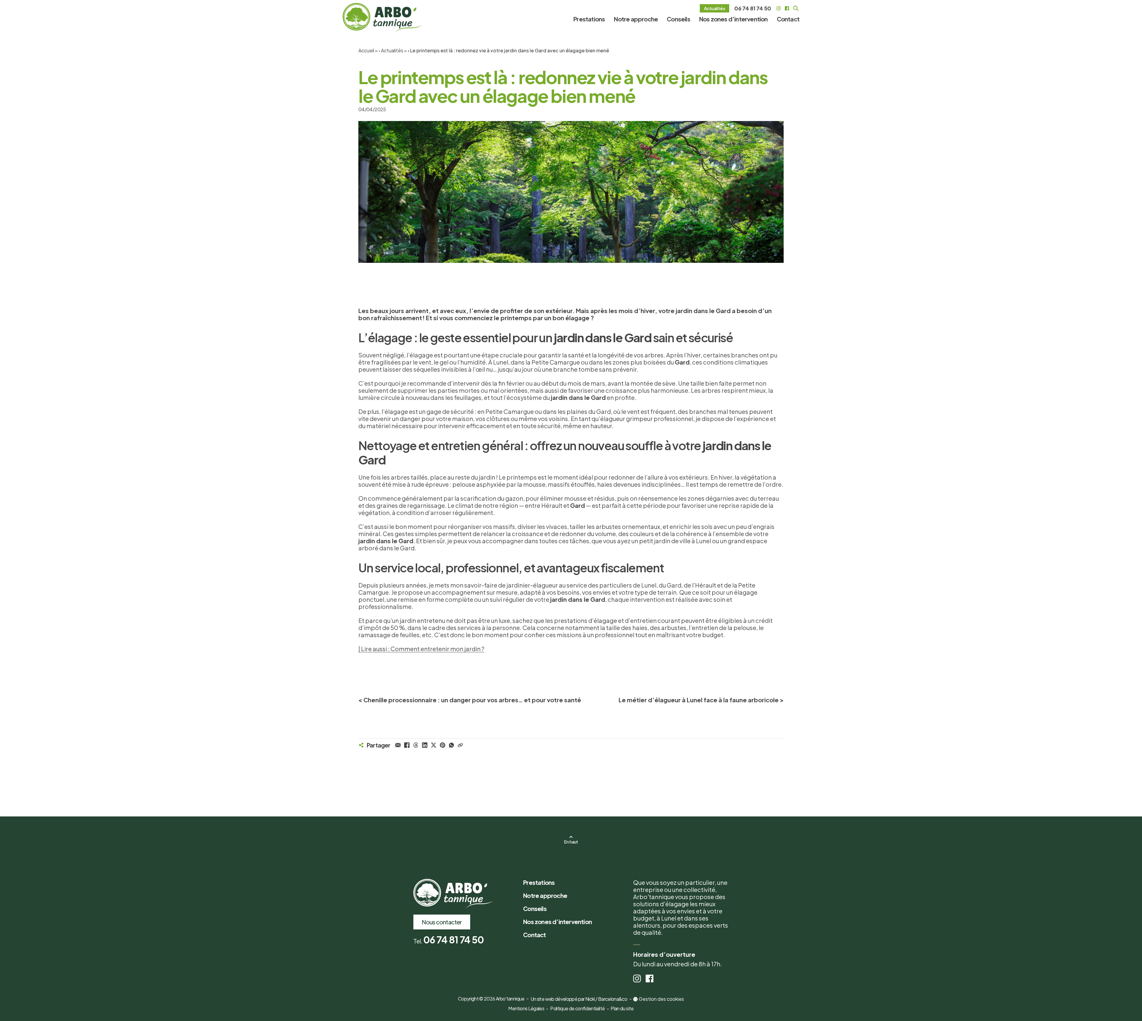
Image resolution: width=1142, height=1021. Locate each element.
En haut (571, 841)
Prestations (589, 19)
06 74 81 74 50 (752, 8)
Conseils (678, 19)
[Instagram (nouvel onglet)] (778, 8)
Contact (788, 19)
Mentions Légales (526, 1008)
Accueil (366, 50)
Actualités (716, 8)
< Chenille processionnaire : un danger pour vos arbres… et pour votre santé (469, 699)
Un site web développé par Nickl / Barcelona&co (579, 999)
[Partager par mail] (397, 745)
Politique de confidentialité (577, 1008)
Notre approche (636, 19)
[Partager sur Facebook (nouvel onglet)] (406, 745)
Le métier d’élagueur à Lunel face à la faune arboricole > (701, 699)
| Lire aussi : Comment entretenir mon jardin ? (421, 648)
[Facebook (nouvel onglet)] (787, 8)
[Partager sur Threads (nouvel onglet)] (415, 745)
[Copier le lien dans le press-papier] (460, 745)
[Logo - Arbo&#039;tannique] (382, 18)
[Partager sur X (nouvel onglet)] (433, 745)
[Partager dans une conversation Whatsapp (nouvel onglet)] (451, 745)
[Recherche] (795, 8)
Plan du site (622, 1008)
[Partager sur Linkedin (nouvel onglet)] (424, 745)
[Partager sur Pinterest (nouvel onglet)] (442, 745)
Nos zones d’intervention (733, 19)
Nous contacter (442, 922)
